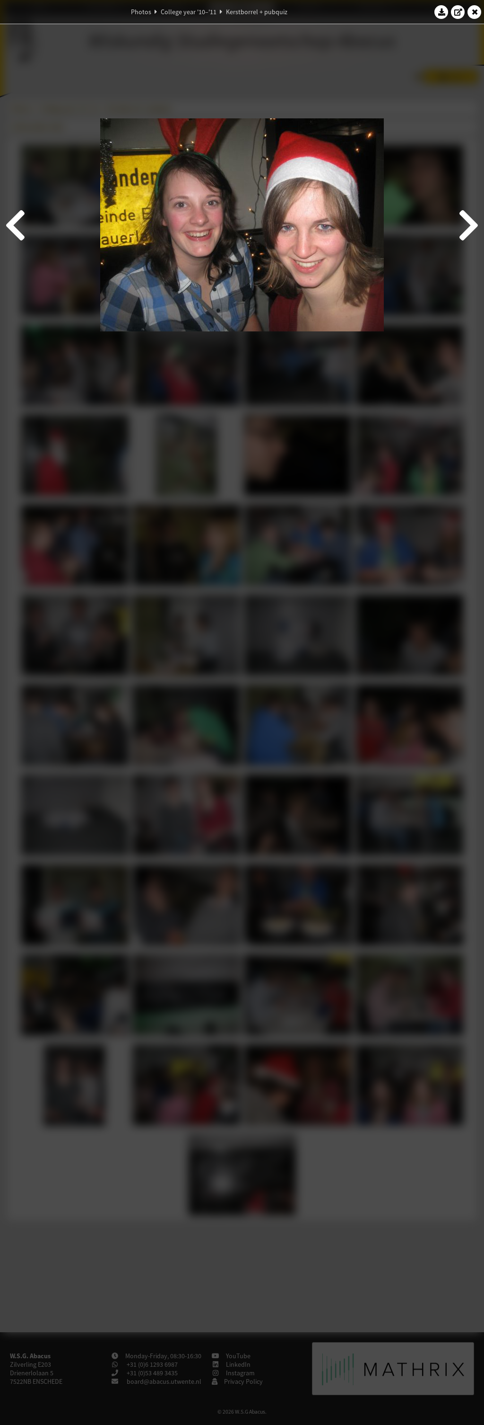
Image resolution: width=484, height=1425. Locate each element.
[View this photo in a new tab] (458, 12)
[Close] (474, 12)
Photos (141, 12)
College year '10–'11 (188, 12)
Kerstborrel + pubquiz (256, 12)
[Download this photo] (441, 12)
